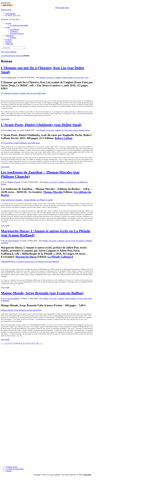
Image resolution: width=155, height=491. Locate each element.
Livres (8, 56)
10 (19, 343)
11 (21, 343)
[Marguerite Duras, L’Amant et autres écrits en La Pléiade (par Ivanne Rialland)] (30, 262)
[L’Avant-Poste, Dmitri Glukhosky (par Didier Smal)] (20, 143)
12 (24, 343)
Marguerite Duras (26, 256)
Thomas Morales (53, 192)
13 (26, 343)
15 (30, 343)
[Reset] (25, 48)
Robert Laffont (84, 130)
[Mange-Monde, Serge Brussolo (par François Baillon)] (21, 310)
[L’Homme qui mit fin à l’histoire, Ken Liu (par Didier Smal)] (23, 93)
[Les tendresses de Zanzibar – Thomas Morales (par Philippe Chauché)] (27, 200)
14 (28, 343)
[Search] (2, 48)
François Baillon (13, 298)
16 (33, 343)
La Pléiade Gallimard (60, 256)
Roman (42, 77)
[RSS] (6, 10)
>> (42, 343)
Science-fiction (67, 77)
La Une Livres (78, 77)
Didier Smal (11, 77)
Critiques (57, 77)
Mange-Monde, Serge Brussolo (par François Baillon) (42, 293)
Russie (75, 130)
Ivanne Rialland (13, 241)
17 (35, 343)
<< (2, 343)
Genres (21, 56)
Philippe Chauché (13, 182)
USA (87, 77)
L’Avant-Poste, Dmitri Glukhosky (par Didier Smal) (41, 125)
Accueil (3, 56)
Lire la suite (5, 119)
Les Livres (15, 56)
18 (37, 343)
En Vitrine (79, 241)
